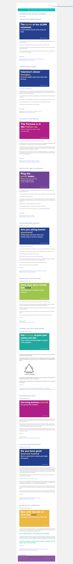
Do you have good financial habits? (30, 444)
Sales (25, 436)
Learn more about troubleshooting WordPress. (36, 559)
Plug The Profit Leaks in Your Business (31, 168)
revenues (32, 215)
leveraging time (47, 388)
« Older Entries (22, 16)
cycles (23, 436)
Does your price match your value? (30, 278)
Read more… (22, 56)
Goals (27, 550)
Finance (27, 60)
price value (23, 321)
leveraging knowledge (33, 388)
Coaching (55, 9)
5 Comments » (32, 60)
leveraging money (41, 388)
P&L (37, 270)
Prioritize (32, 160)
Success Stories (68, 9)
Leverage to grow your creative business (31, 328)
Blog (63, 9)
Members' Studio (34, 9)
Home (29, 9)
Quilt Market (37, 160)
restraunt (40, 111)
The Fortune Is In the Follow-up (28, 119)
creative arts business (25, 388)
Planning (29, 550)
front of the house (35, 111)
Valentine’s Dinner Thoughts (27, 66)
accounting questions (25, 270)
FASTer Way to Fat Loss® (44, 9)
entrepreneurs (26, 497)
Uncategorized (49, 389)
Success (44, 389)
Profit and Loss (28, 215)
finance (30, 497)
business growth (24, 160)
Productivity (40, 389)
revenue (45, 270)
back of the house (25, 111)
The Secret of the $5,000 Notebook (30, 19)
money (39, 497)
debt (22, 497)
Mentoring (36, 389)
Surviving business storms (27, 396)
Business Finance (30, 59)
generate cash (41, 59)
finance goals (36, 59)
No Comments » (32, 112)
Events (51, 9)
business (29, 111)
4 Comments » (32, 322)
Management (31, 389)
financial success (35, 497)
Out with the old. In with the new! (29, 505)
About (59, 9)
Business (24, 60)
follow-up (29, 160)
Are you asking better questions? (29, 223)
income (34, 270)
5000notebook (24, 59)
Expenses (23, 215)
